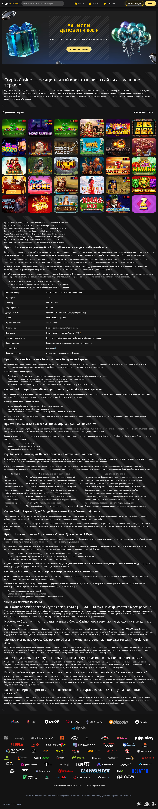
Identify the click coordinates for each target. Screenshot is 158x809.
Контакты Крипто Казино (95, 786)
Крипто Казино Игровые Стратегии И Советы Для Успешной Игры (32, 239)
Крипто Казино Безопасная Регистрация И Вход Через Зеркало (31, 225)
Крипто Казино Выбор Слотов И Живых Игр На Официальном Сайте (33, 231)
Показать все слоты (143, 112)
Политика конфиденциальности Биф (67, 786)
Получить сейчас (79, 49)
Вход (150, 3)
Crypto (10, 3)
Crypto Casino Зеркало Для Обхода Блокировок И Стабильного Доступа (34, 236)
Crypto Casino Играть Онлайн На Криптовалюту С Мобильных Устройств (35, 228)
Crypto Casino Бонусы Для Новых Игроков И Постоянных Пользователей (34, 234)
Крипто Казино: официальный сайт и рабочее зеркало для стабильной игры (36, 223)
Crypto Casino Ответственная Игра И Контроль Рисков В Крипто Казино (34, 242)
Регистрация (134, 3)
